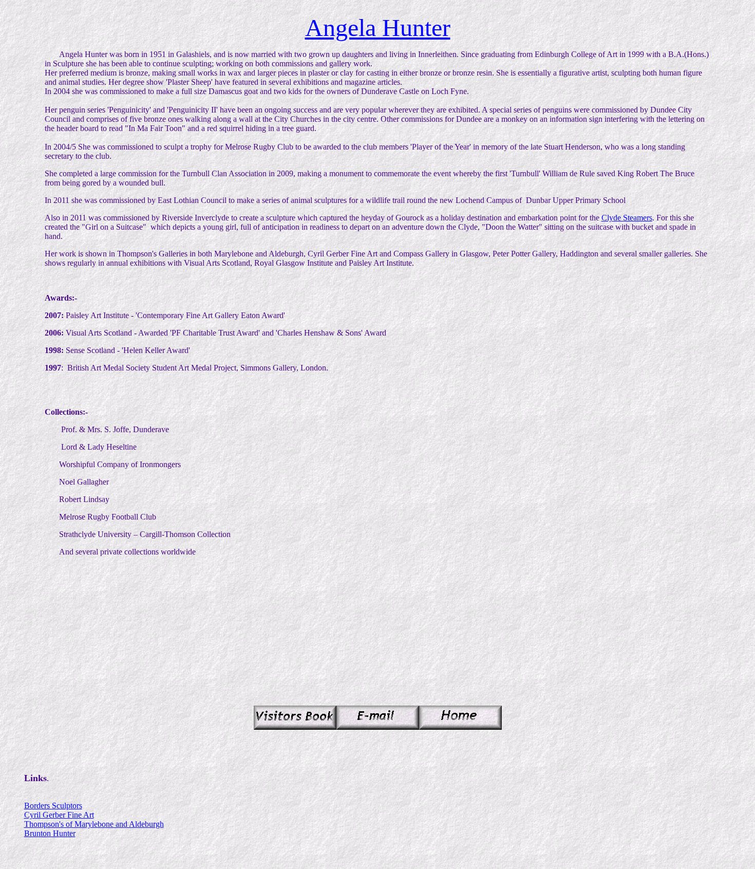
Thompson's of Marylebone (69, 824)
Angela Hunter (377, 27)
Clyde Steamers (626, 217)
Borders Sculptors (53, 805)
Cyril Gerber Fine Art (59, 814)
